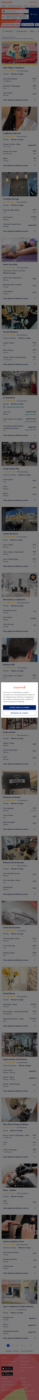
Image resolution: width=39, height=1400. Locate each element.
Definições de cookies (19, 713)
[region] (19, 700)
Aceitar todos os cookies (19, 707)
